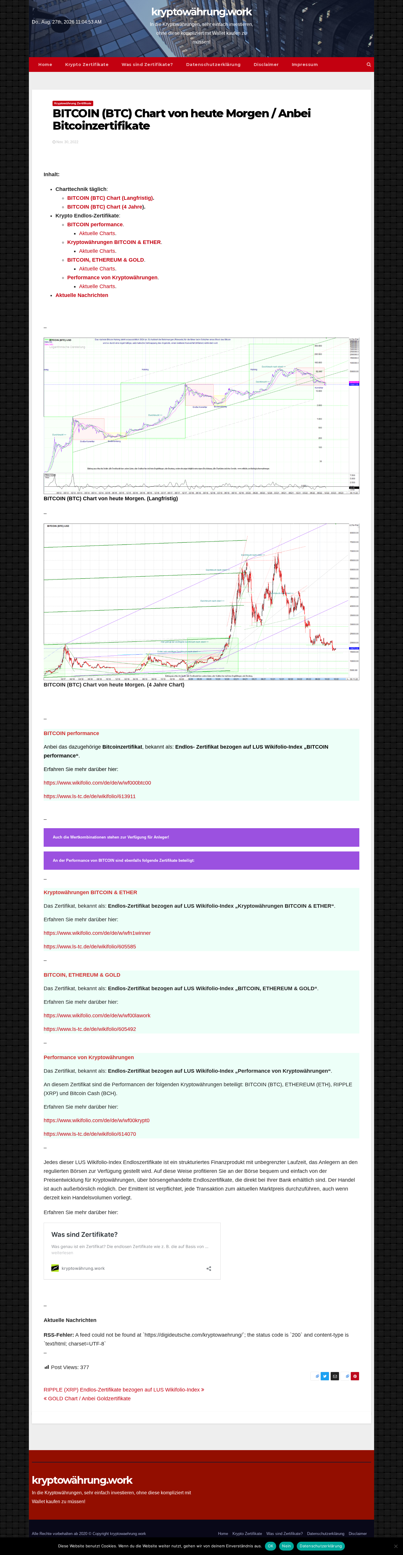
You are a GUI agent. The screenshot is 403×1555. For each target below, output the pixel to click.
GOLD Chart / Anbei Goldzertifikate (89, 1399)
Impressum (305, 64)
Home (45, 64)
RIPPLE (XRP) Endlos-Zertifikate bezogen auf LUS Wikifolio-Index (122, 1390)
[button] (369, 64)
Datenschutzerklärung (213, 64)
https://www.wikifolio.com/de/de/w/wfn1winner (97, 933)
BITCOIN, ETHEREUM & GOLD (105, 260)
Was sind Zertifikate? (147, 64)
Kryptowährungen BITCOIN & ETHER (114, 242)
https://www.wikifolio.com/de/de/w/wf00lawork (97, 1015)
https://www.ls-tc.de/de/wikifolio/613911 (90, 796)
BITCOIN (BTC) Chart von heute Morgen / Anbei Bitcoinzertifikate (182, 119)
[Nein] (396, 1546)
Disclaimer (266, 64)
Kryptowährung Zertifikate (72, 103)
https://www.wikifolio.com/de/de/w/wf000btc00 (97, 783)
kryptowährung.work (201, 12)
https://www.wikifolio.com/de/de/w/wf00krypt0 (97, 1120)
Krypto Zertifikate (87, 64)
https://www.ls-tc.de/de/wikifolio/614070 (90, 1134)
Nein (286, 1546)
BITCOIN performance (95, 224)
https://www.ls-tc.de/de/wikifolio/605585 (90, 947)
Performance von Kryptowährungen (112, 277)
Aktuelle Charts (97, 233)
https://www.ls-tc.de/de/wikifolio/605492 (90, 1029)
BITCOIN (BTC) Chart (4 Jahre (104, 207)
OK (270, 1546)
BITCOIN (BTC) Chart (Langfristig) (110, 198)
